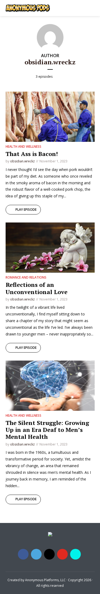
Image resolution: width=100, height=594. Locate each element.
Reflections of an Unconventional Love (36, 288)
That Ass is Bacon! (32, 154)
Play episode (26, 209)
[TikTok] (75, 554)
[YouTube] (62, 554)
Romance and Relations (26, 277)
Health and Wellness (23, 146)
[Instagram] (49, 554)
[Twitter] (36, 554)
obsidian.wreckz (22, 161)
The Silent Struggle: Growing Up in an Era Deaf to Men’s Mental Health (47, 430)
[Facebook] (23, 554)
